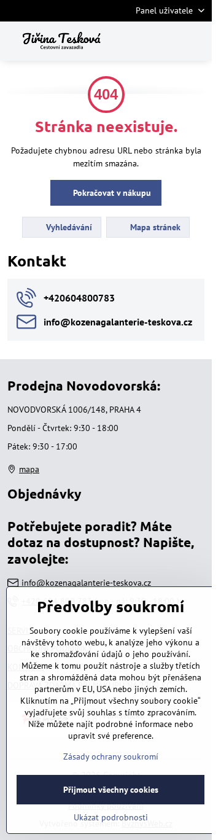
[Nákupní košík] (167, 41)
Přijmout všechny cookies (110, 789)
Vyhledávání (68, 227)
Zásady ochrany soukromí (110, 756)
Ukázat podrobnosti (111, 817)
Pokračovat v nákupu (111, 192)
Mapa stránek (154, 227)
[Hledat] (138, 41)
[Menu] (197, 41)
